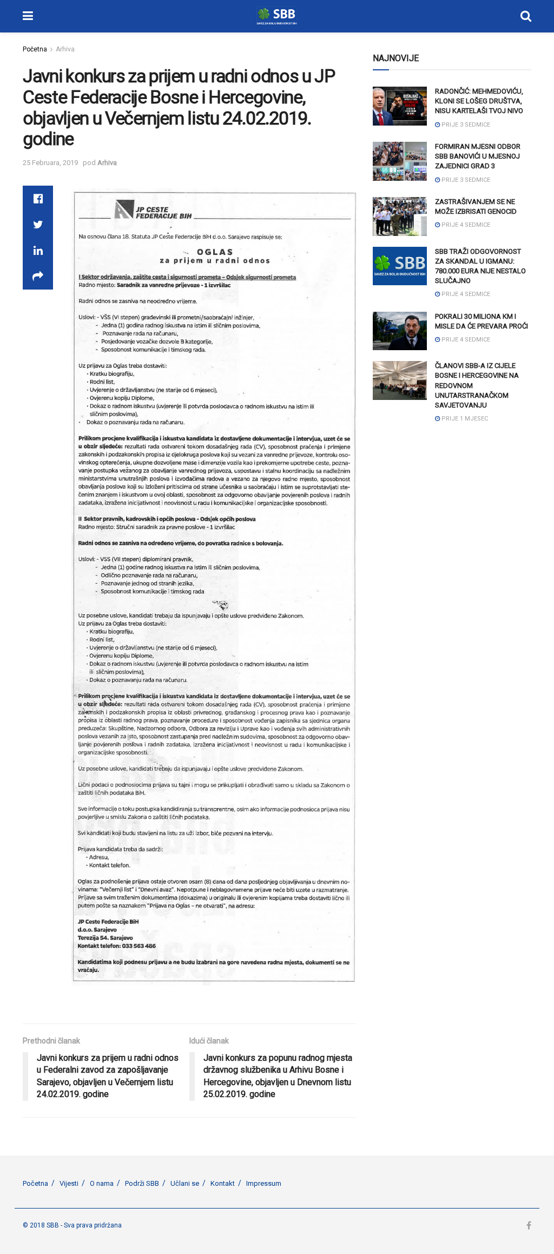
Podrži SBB (142, 1183)
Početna (35, 49)
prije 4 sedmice (465, 224)
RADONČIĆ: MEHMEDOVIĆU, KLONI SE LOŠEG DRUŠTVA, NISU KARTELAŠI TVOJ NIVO (479, 101)
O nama (102, 1183)
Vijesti (69, 1183)
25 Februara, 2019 (50, 163)
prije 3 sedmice (465, 124)
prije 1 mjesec (464, 418)
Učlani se (184, 1183)
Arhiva (65, 49)
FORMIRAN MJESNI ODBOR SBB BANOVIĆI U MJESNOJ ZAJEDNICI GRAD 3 (477, 156)
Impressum (263, 1183)
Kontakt (222, 1183)
